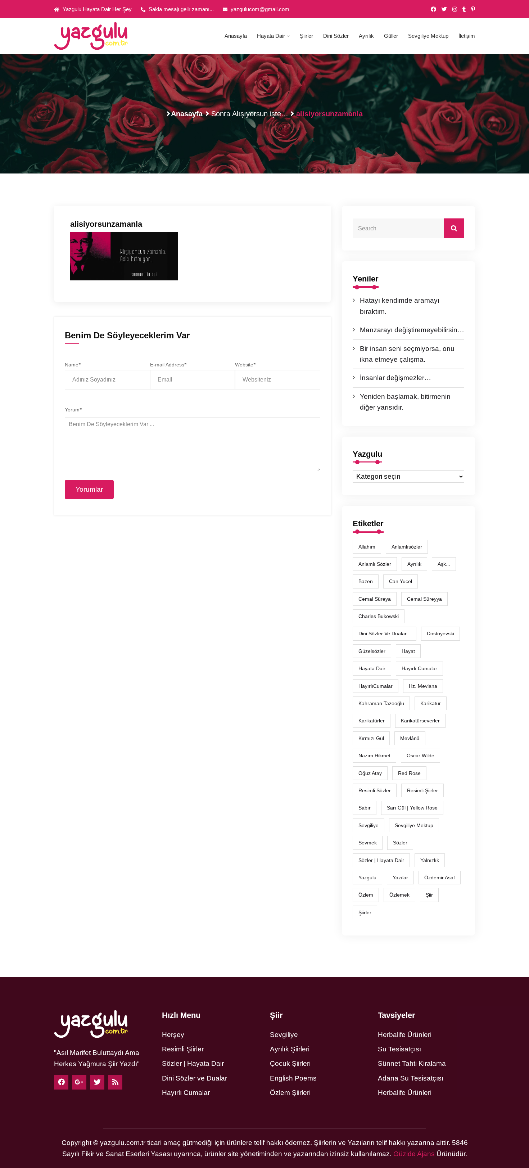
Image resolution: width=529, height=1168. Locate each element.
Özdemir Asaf (439, 877)
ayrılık (414, 564)
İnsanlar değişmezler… (395, 378)
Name (72, 364)
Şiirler (306, 36)
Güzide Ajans (414, 1154)
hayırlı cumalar (419, 668)
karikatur (430, 703)
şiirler (364, 912)
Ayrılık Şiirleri (289, 1049)
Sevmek (367, 842)
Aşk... (444, 564)
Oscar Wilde (420, 755)
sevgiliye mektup (414, 825)
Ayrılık (366, 36)
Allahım (366, 547)
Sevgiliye (284, 1034)
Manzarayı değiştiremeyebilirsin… (412, 330)
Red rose (409, 773)
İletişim (466, 36)
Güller (391, 36)
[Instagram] (454, 9)
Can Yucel (400, 581)
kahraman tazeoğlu (381, 703)
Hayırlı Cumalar (186, 1092)
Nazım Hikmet (374, 755)
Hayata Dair (271, 36)
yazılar (400, 877)
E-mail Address (168, 364)
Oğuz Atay (370, 773)
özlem (365, 895)
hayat (408, 651)
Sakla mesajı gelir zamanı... (180, 9)
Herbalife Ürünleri (404, 1034)
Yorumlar (89, 489)
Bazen (365, 581)
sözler (400, 842)
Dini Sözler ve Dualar (194, 1078)
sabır (364, 808)
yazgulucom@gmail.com (259, 9)
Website (245, 364)
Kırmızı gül (371, 738)
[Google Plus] (79, 1082)
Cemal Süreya (374, 599)
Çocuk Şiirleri (290, 1063)
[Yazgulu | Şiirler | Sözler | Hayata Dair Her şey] (102, 36)
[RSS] (115, 1082)
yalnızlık (429, 860)
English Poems (293, 1078)
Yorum (73, 409)
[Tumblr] (464, 9)
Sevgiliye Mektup (428, 36)
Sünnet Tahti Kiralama (412, 1063)
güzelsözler (371, 651)
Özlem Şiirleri (290, 1092)
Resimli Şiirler (422, 790)
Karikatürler (371, 720)
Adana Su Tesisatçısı (410, 1078)
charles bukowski (378, 616)
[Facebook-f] (433, 9)
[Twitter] (444, 9)
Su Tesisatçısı (399, 1049)
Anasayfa (236, 36)
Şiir (429, 895)
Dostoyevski (440, 633)
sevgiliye (368, 825)
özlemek (399, 895)
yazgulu (367, 877)
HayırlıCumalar (375, 686)
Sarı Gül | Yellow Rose (412, 808)
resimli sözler (374, 790)
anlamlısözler (407, 547)
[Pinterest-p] (473, 9)
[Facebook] (61, 1082)
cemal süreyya (424, 599)
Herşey (173, 1034)
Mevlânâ (410, 738)
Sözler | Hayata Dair (381, 860)
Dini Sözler (336, 36)
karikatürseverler (420, 720)
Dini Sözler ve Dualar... (384, 633)
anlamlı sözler (374, 564)
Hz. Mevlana (423, 686)
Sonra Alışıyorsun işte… (249, 114)
